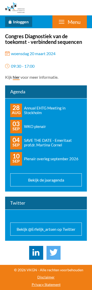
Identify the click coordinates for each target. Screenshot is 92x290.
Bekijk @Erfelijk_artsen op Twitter (46, 229)
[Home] (15, 8)
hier (16, 77)
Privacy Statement (46, 285)
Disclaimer (46, 277)
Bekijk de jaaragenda (46, 179)
